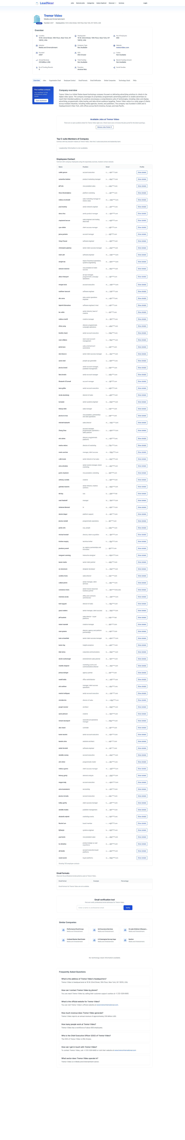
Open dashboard (41, 100)
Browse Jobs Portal (104, 127)
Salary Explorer (101, 3)
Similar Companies (110, 80)
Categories (90, 3)
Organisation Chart (55, 80)
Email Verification (95, 80)
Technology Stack (124, 80)
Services (121, 3)
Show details (142, 172)
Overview (37, 80)
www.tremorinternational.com (107, 1005)
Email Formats (83, 80)
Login (145, 3)
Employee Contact (70, 80)
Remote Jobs (80, 3)
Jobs (72, 3)
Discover (111, 3)
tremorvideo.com (122, 47)
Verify (128, 908)
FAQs (134, 80)
